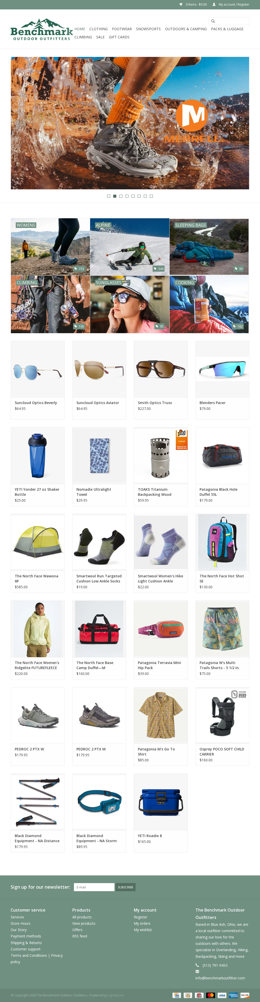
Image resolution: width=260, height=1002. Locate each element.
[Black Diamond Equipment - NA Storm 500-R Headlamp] (99, 802)
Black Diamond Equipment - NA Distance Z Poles (37, 838)
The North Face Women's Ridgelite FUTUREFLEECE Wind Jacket (37, 665)
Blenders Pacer (212, 402)
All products (82, 917)
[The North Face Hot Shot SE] (223, 542)
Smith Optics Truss (155, 402)
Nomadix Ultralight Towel (93, 492)
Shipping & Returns (26, 942)
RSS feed (79, 936)
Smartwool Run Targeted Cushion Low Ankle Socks (99, 578)
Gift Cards (119, 37)
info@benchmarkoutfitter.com (220, 978)
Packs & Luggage (227, 28)
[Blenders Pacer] (223, 369)
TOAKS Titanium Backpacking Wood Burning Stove (154, 492)
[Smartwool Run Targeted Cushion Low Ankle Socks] (99, 542)
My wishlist (143, 929)
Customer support (26, 949)
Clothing (98, 28)
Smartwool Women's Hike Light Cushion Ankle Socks (160, 579)
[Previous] (20, 123)
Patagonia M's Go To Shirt (156, 752)
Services (17, 917)
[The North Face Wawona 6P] (38, 542)
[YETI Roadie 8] (161, 802)
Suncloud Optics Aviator (97, 402)
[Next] (239, 123)
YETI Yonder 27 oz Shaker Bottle (37, 492)
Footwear (122, 28)
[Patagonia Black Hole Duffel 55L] (223, 455)
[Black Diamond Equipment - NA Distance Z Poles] (38, 802)
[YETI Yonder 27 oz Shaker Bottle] (38, 455)
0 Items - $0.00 (196, 4)
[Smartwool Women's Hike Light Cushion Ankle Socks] (161, 542)
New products (83, 923)
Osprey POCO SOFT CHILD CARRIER (222, 752)
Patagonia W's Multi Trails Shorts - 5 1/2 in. (220, 665)
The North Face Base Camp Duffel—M (94, 665)
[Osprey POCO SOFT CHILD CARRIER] (223, 715)
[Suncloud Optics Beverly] (38, 369)
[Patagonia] (130, 123)
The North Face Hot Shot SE (222, 578)
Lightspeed (116, 995)
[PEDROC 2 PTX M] (99, 715)
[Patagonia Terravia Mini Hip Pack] (161, 628)
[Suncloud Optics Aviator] (99, 369)
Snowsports (148, 28)
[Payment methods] (176, 995)
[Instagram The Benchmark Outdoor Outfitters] (245, 887)
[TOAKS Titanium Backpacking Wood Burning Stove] (161, 455)
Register (140, 917)
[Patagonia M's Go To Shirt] (161, 715)
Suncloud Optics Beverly (36, 402)
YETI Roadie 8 (150, 835)
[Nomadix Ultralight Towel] (99, 455)
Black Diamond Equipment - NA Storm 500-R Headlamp (96, 838)
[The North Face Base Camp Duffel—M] (99, 628)
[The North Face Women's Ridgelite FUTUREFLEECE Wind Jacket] (38, 628)
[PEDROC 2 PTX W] (38, 715)
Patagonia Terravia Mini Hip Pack (159, 665)
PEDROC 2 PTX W (29, 749)
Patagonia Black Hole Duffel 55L (218, 492)
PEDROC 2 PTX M (91, 749)
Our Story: (19, 929)
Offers (77, 929)
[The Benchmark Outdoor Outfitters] (42, 29)
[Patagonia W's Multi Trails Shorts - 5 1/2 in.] (223, 628)
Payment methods (26, 936)
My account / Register (233, 4)
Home (79, 28)
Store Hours (20, 923)
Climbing (83, 37)
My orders (142, 923)
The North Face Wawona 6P (36, 578)
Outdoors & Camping (186, 28)
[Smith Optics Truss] (161, 369)
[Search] (213, 21)
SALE (100, 37)
